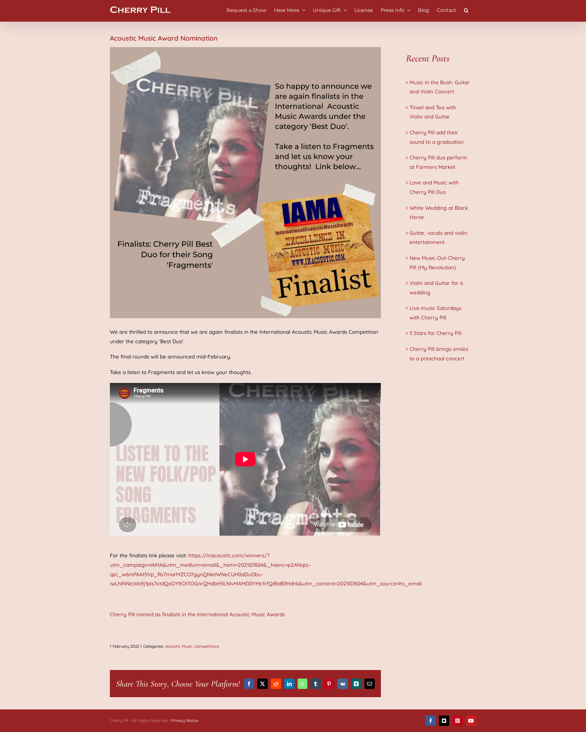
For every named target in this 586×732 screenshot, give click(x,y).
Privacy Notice (184, 720)
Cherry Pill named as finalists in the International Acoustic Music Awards (197, 614)
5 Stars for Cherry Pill (435, 333)
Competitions (206, 646)
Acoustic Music (178, 646)
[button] (466, 10)
